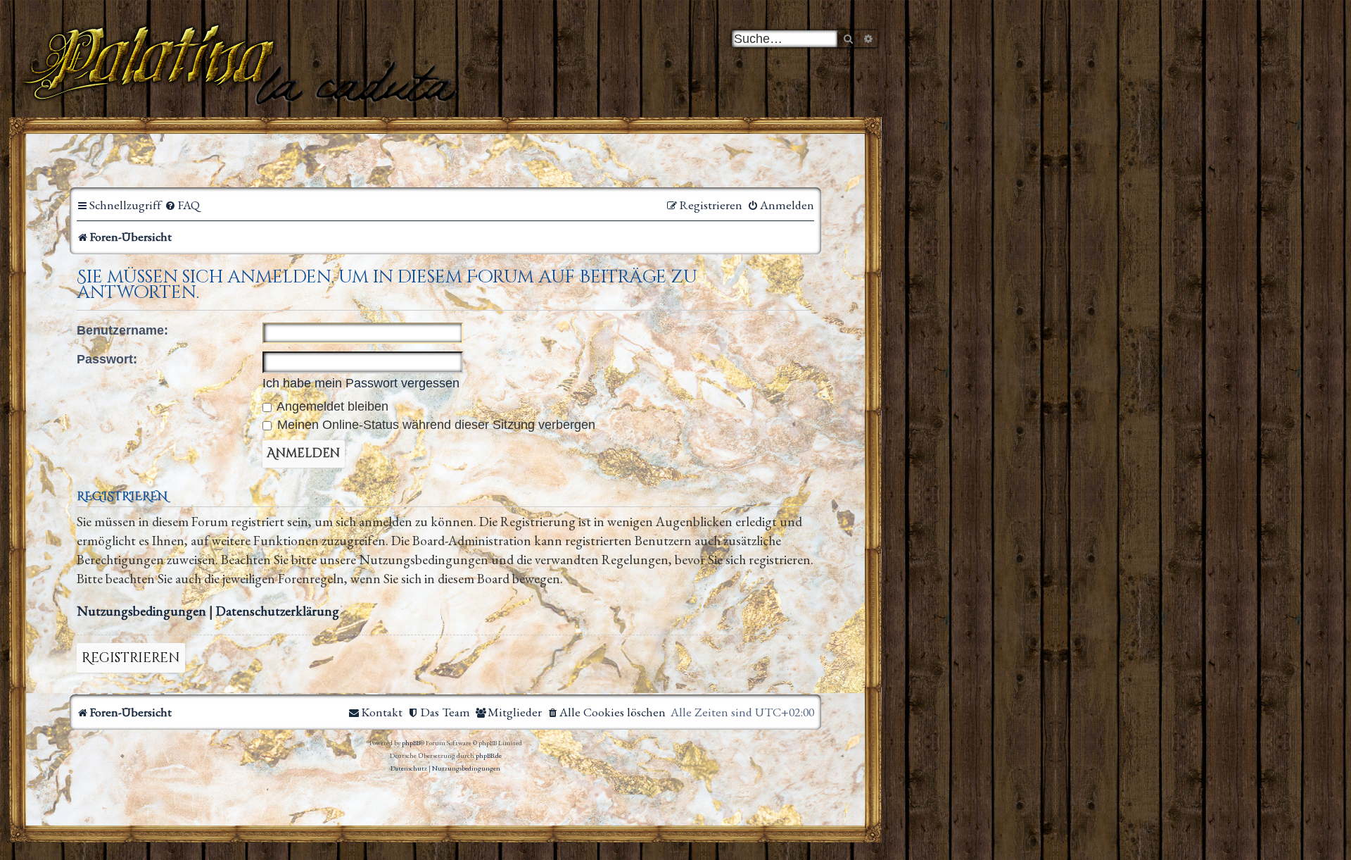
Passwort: (107, 359)
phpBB (411, 742)
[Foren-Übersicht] (242, 63)
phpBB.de (489, 755)
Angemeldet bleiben (331, 406)
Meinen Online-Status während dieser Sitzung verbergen (434, 425)
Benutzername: (122, 330)
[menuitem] (182, 205)
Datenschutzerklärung (277, 611)
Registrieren (131, 658)
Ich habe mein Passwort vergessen (360, 383)
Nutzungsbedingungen (141, 611)
